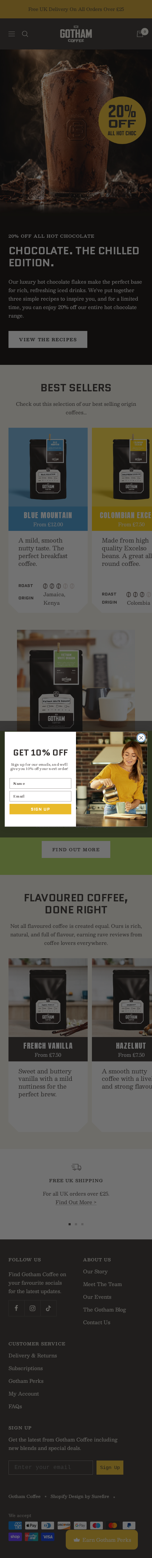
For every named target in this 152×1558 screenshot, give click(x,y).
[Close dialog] (141, 738)
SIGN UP (40, 809)
